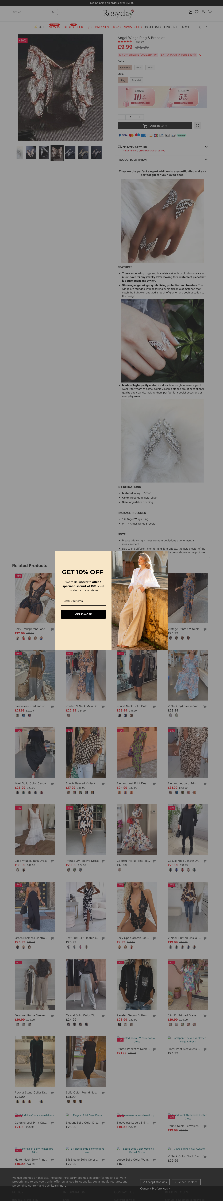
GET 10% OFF (83, 614)
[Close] (163, 555)
